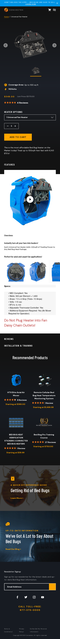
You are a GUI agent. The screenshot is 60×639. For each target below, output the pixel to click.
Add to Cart (18, 137)
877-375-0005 (30, 610)
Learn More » (17, 498)
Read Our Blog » (13, 549)
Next (54, 44)
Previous (5, 44)
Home (6, 17)
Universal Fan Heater (19, 17)
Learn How (30, 4)
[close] (57, 3)
